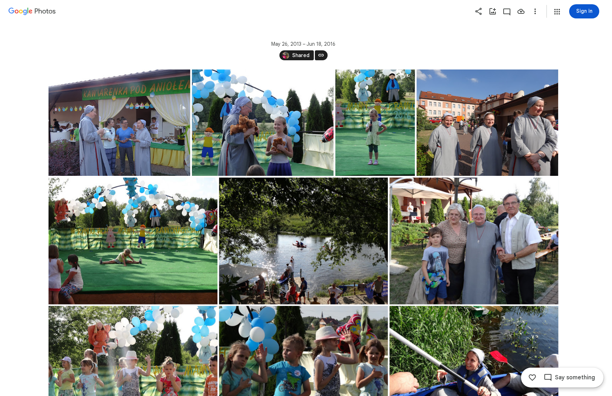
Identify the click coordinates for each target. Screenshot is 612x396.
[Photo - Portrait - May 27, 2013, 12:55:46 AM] (375, 122)
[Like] (532, 377)
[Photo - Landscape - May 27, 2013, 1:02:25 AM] (473, 241)
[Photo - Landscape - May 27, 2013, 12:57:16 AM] (487, 122)
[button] (557, 12)
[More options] (535, 11)
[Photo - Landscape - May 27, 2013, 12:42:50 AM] (119, 122)
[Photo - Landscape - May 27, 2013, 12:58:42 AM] (133, 241)
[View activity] (507, 11)
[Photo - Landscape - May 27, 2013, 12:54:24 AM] (262, 122)
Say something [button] (575, 377)
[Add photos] (493, 11)
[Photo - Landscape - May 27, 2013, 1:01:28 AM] (303, 241)
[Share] (478, 11)
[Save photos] (521, 11)
